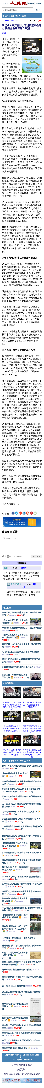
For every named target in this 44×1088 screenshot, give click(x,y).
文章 (24, 16)
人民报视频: (8, 683)
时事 (18, 16)
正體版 (38, 3)
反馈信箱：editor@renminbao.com (22, 1074)
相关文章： (8, 608)
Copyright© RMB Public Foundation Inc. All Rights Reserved (22, 1057)
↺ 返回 (6, 3)
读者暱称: (6, 556)
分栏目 (11, 16)
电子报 (31, 3)
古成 (4, 33)
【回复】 (22, 568)
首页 (5, 16)
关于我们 (22, 1069)
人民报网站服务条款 (22, 1065)
